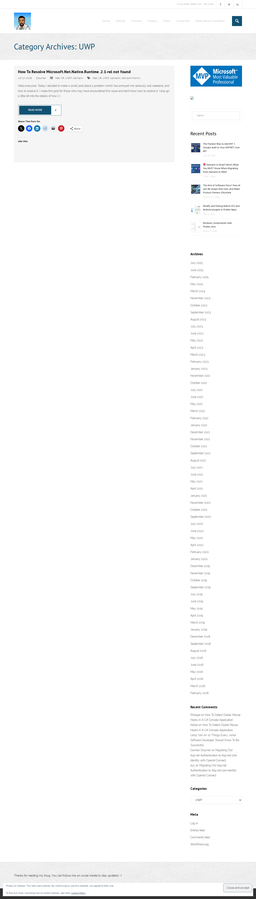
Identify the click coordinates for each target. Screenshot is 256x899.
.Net (57, 78)
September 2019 (200, 587)
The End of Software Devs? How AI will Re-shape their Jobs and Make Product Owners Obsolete (221, 189)
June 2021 (196, 474)
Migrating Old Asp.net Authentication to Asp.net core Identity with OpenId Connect (213, 755)
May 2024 (196, 284)
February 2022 (199, 418)
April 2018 (196, 678)
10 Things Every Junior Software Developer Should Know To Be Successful (214, 740)
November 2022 (200, 375)
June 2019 (196, 601)
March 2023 (197, 354)
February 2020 (199, 552)
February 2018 (199, 693)
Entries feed (197, 830)
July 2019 (196, 594)
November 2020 (200, 502)
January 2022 (198, 425)
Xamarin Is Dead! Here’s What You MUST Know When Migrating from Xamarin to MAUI (221, 168)
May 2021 (196, 481)
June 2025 (196, 270)
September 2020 (200, 516)
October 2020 (198, 509)
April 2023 (196, 347)
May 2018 (196, 671)
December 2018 (200, 636)
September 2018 (200, 643)
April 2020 (196, 545)
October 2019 (198, 580)
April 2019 (196, 615)
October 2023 (198, 305)
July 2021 (196, 467)
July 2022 (196, 389)
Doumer (41, 78)
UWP (68, 78)
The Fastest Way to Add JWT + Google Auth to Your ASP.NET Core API (221, 147)
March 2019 (197, 622)
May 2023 (196, 340)
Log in (194, 823)
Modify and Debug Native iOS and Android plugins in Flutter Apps (221, 207)
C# (62, 78)
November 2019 (200, 573)
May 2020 (196, 538)
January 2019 (198, 629)
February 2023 (199, 361)
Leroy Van (196, 735)
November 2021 (200, 439)
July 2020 (196, 523)
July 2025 (196, 262)
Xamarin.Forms (131, 78)
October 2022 (198, 382)
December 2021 (200, 432)
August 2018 (198, 650)
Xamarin (78, 78)
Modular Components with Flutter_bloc (217, 224)
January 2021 (198, 495)
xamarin (115, 78)
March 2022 (197, 411)
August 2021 (198, 460)
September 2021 (200, 453)
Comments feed (200, 837)
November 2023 (200, 298)
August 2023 (198, 319)
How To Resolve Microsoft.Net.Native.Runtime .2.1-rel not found (74, 71)
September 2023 (200, 312)
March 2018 (197, 686)
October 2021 (198, 446)
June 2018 (196, 664)
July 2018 (196, 657)
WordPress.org (199, 844)
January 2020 (199, 559)
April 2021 (196, 488)
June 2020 (197, 531)
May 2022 (196, 404)
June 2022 (196, 397)
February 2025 (199, 277)
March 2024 (197, 291)
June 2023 (196, 333)
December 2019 (200, 566)
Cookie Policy (78, 893)
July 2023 (196, 326)
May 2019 (196, 608)
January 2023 (198, 368)
